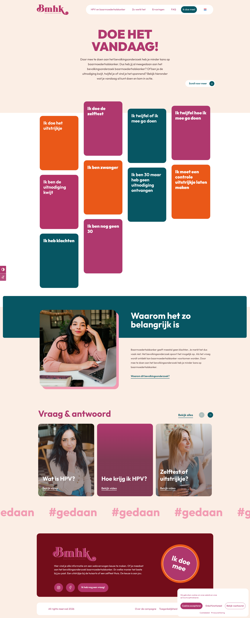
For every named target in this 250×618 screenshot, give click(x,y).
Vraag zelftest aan (109, 148)
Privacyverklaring (218, 613)
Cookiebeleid (205, 613)
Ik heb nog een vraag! (93, 587)
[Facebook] (70, 587)
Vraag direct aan (153, 214)
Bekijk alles (185, 415)
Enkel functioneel (214, 605)
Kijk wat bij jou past (152, 155)
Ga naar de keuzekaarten (192, 153)
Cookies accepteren (191, 605)
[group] (66, 460)
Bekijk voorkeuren (235, 605)
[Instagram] (58, 587)
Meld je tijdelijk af (110, 207)
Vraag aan (70, 221)
